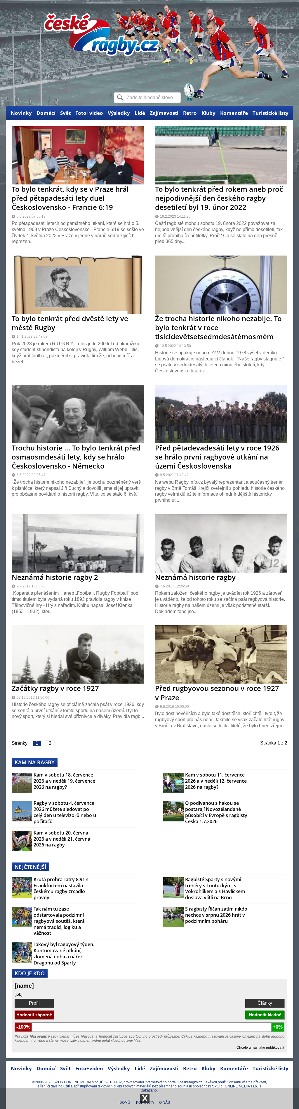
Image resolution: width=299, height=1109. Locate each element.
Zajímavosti (164, 113)
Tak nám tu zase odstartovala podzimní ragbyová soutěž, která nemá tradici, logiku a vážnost (59, 921)
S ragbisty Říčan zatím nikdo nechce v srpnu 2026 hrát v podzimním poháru (216, 915)
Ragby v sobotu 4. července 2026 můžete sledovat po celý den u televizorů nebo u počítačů (65, 812)
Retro (190, 113)
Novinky (21, 113)
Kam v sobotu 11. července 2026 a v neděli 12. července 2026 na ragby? (216, 781)
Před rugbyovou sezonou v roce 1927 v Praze (217, 692)
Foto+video (89, 113)
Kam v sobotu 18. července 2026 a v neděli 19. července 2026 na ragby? (64, 781)
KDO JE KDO (30, 973)
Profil (34, 1003)
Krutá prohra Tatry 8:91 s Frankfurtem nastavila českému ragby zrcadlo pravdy (61, 888)
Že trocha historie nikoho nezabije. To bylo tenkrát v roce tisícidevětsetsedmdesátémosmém (218, 327)
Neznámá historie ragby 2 (55, 577)
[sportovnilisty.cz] (101, 53)
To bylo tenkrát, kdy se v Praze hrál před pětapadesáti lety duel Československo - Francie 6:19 (70, 198)
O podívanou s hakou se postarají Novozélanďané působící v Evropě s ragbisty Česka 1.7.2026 (216, 812)
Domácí (45, 113)
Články (265, 1003)
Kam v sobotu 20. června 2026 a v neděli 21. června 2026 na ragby (62, 839)
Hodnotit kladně (265, 1014)
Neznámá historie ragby (195, 577)
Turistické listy (270, 113)
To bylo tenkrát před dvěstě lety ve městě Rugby (70, 323)
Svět (65, 113)
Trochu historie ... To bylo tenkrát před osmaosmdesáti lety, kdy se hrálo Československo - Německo (76, 457)
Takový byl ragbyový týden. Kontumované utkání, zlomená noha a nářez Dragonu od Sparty (64, 953)
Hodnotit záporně (34, 1014)
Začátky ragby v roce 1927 (55, 688)
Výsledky (119, 113)
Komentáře (234, 113)
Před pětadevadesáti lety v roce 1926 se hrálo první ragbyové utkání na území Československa (217, 457)
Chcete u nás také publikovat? (260, 1047)
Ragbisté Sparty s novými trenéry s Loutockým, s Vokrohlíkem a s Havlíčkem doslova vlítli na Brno (215, 888)
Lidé (140, 113)
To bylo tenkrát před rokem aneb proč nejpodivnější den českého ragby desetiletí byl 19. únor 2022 (219, 198)
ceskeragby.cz (191, 1082)
